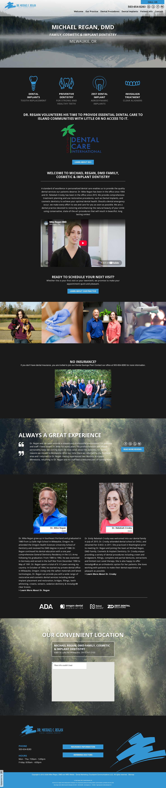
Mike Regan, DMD (55, 774)
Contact (159, 11)
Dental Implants (130, 11)
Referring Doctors (83, 755)
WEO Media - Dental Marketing (77, 774)
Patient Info (146, 11)
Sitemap (131, 774)
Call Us (152, 2)
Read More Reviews (132, 449)
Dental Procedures (109, 11)
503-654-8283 (137, 6)
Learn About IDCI (83, 162)
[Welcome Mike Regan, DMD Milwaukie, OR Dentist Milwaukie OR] (19, 6)
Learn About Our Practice (83, 291)
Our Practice (91, 11)
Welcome (78, 11)
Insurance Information (83, 747)
